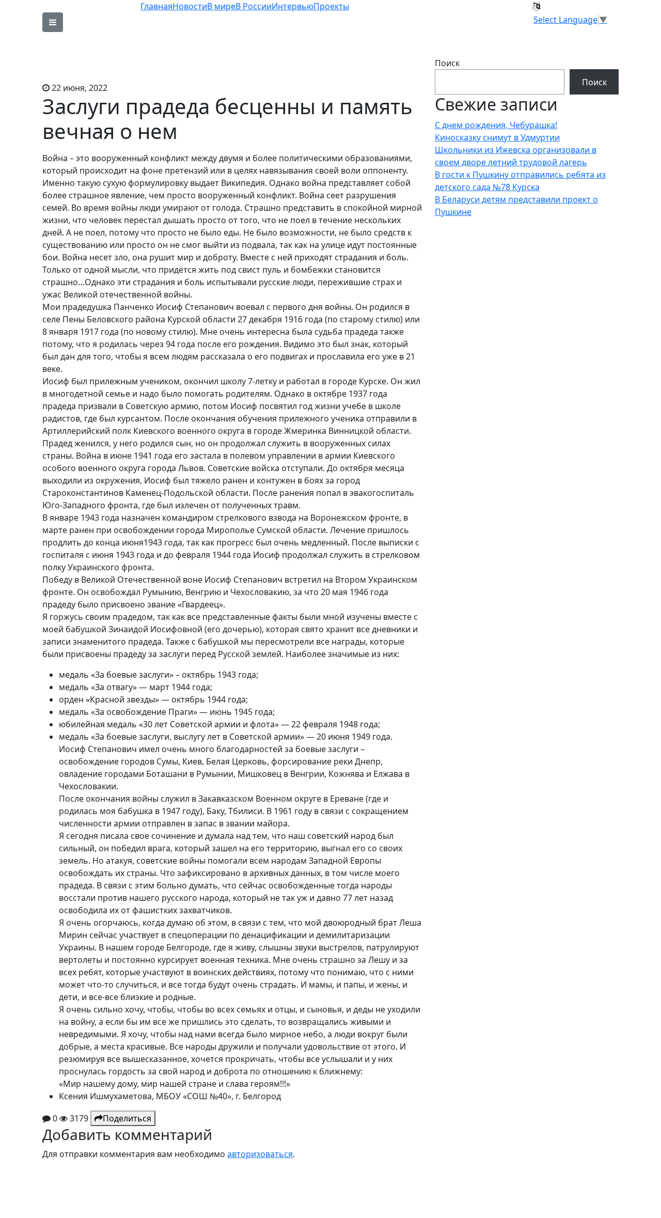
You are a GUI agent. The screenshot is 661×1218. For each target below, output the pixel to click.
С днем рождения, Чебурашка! (496, 125)
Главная (156, 6)
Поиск (447, 63)
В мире (221, 6)
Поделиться (127, 1118)
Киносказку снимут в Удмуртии (497, 137)
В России (253, 6)
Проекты (331, 6)
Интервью (292, 6)
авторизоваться (260, 1154)
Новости (189, 6)
